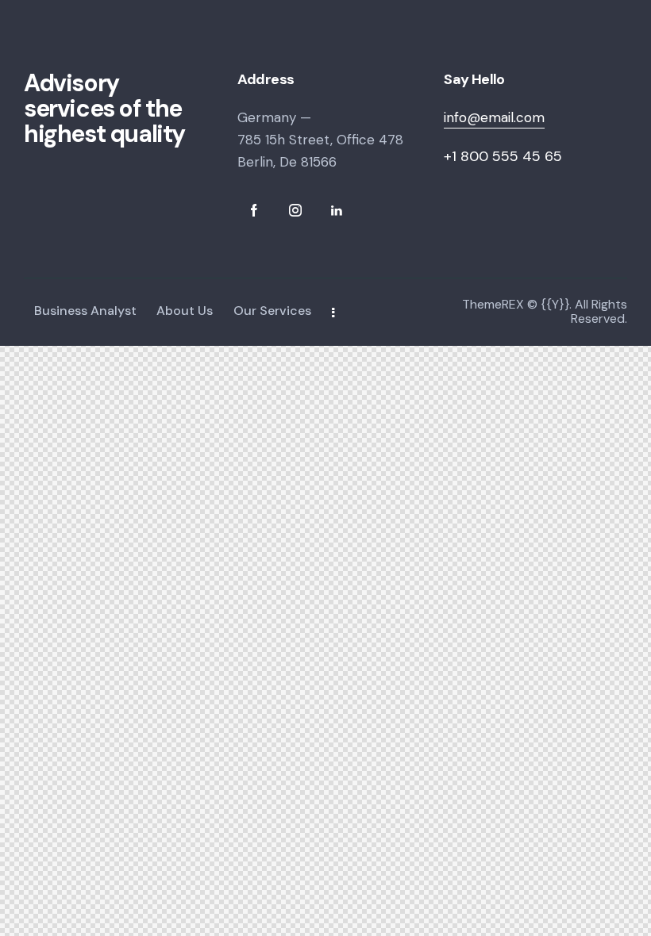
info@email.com (494, 117)
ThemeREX (493, 304)
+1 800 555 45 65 (503, 156)
